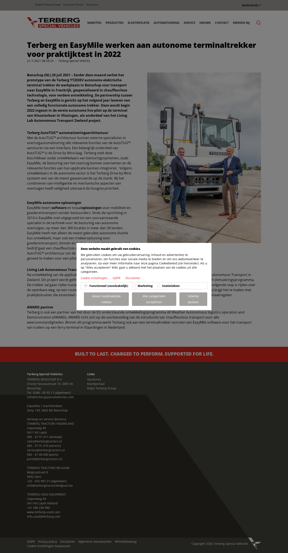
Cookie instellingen (94, 278)
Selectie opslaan (193, 299)
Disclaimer (132, 278)
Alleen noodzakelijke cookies (106, 299)
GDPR (117, 278)
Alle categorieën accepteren (154, 299)
